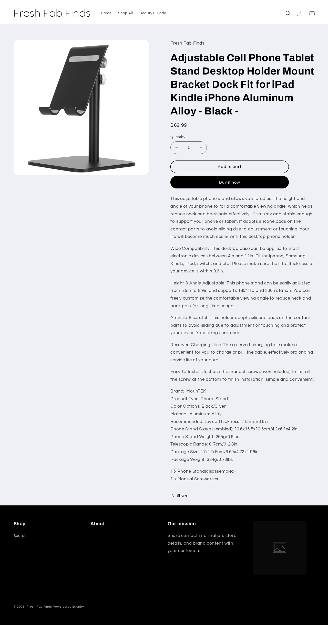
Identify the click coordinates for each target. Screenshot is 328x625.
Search (20, 536)
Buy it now (229, 182)
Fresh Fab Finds (39, 606)
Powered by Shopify (68, 606)
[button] (288, 13)
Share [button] (182, 495)
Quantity (177, 137)
